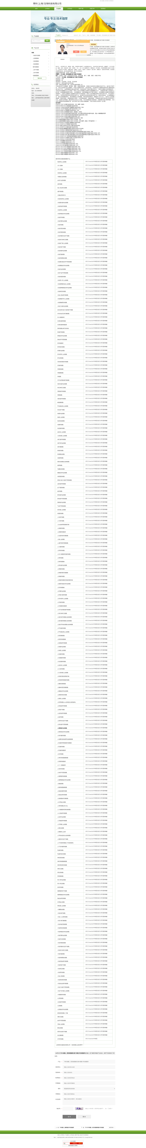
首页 (36, 8)
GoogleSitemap (88, 1137)
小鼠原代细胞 (36, 55)
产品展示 (58, 8)
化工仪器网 (73, 1141)
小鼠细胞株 (36, 61)
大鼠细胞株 (36, 64)
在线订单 (92, 8)
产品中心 (84, 35)
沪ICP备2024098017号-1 (79, 1137)
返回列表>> (111, 1127)
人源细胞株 (36, 58)
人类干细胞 (36, 69)
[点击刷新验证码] (79, 1108)
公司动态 (69, 8)
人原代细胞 (36, 72)
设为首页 (107, 0)
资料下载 (81, 8)
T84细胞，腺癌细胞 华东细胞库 (67, 1127)
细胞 (33, 52)
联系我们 (112, 0)
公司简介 (47, 8)
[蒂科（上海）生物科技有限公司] (51, 2)
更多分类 (40, 78)
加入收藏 (102, 0)
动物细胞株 (36, 75)
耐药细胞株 (36, 67)
